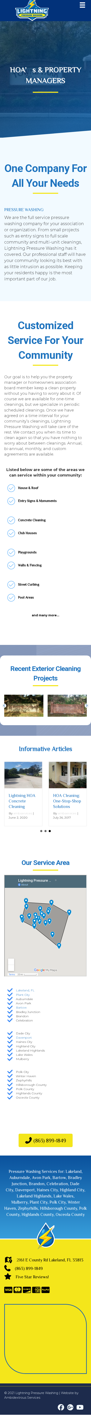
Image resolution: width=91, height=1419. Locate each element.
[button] (4, 706)
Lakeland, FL (25, 990)
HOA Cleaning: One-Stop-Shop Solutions (67, 800)
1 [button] (41, 831)
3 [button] (50, 831)
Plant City (23, 995)
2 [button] (45, 831)
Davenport (24, 1037)
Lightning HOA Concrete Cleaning (22, 800)
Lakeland (73, 1171)
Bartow (21, 1007)
